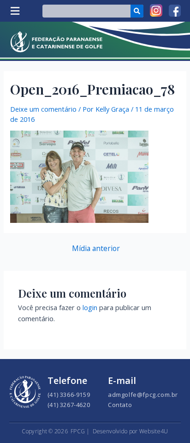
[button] (15, 10)
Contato (120, 405)
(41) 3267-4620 (69, 405)
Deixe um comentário (43, 109)
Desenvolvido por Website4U (130, 431)
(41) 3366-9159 (69, 394)
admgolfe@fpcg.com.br (143, 394)
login (90, 307)
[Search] (137, 11)
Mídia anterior (96, 248)
